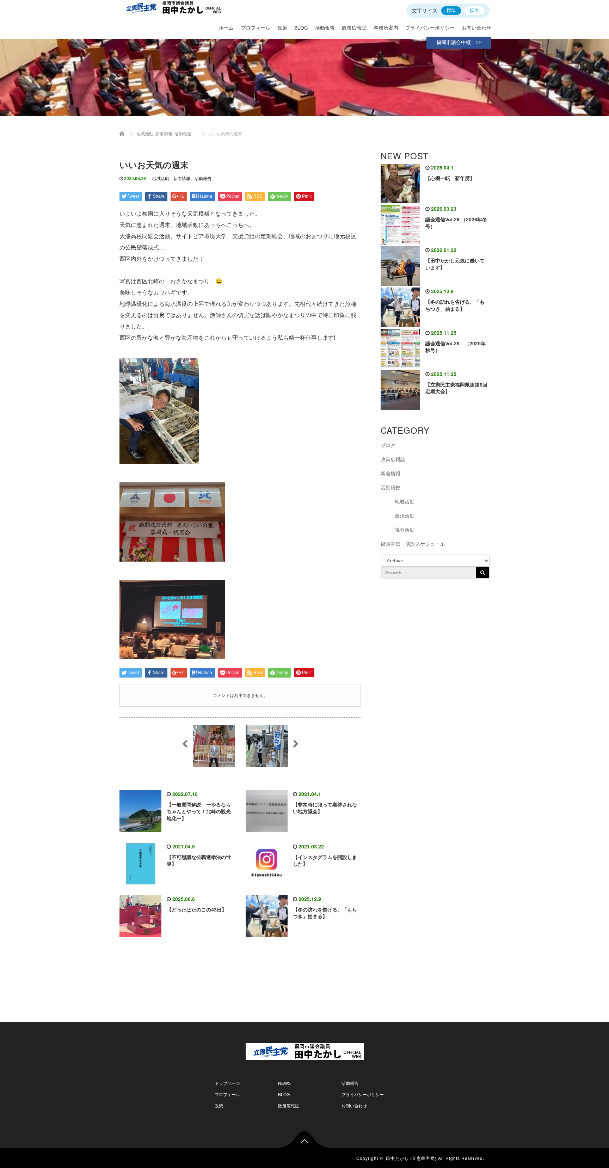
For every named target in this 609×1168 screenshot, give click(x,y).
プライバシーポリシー (430, 28)
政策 (282, 28)
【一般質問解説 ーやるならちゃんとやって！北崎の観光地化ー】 (199, 812)
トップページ (227, 1083)
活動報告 (325, 28)
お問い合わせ (476, 28)
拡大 (474, 10)
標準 (451, 10)
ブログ (388, 445)
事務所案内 (386, 28)
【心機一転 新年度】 (450, 178)
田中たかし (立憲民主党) (411, 1158)
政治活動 (404, 516)
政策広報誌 (354, 28)
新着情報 (181, 178)
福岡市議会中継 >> (458, 42)
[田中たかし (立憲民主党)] (305, 1050)
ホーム (226, 28)
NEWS (284, 1083)
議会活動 (404, 530)
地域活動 (160, 178)
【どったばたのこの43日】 (197, 910)
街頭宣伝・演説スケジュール (413, 544)
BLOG (301, 28)
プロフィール (255, 28)
